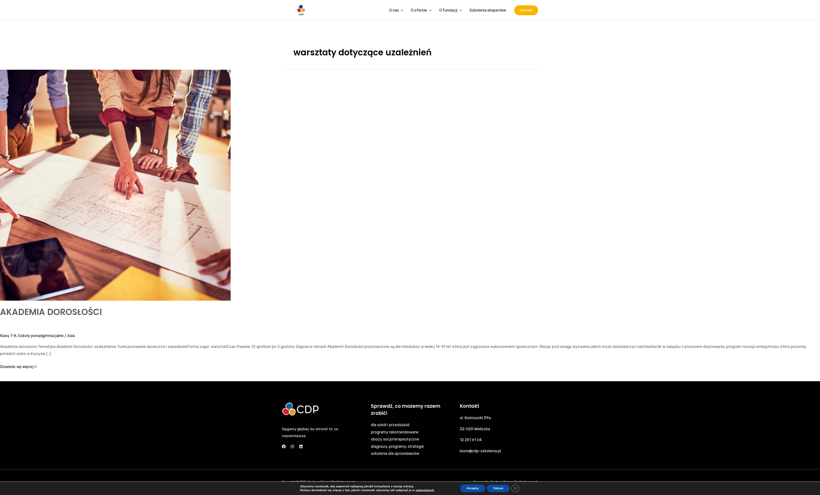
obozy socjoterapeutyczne (395, 439)
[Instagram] (292, 446)
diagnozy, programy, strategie (397, 446)
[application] (401, 10)
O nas (394, 10)
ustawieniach (425, 490)
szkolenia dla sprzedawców (395, 453)
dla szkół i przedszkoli (390, 425)
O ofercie (419, 10)
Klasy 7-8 (8, 335)
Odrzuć (498, 488)
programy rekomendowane (395, 432)
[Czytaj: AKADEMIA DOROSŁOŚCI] (115, 185)
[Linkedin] (301, 446)
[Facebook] (284, 446)
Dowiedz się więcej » (18, 366)
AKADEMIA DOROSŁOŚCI (51, 312)
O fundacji (448, 10)
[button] (526, 10)
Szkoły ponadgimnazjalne (41, 335)
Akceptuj (473, 488)
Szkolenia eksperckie (488, 10)
